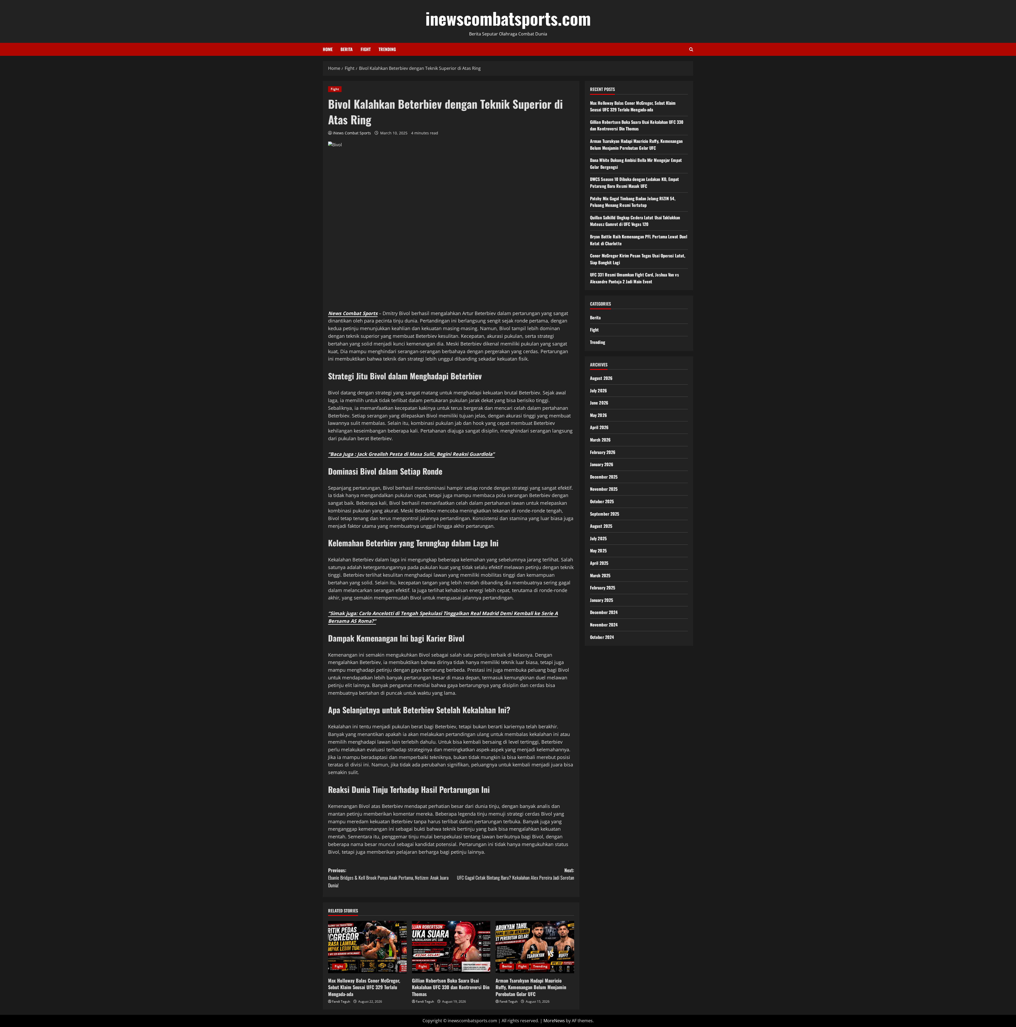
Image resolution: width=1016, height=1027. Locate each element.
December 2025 (604, 477)
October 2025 (602, 501)
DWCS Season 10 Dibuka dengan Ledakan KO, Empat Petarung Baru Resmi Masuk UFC (634, 182)
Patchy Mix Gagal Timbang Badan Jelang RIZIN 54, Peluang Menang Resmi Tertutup (632, 201)
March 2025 (600, 575)
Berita (347, 49)
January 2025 (601, 600)
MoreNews (554, 1021)
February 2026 (602, 452)
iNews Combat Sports (352, 132)
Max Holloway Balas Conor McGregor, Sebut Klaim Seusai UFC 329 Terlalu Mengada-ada (364, 987)
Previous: (388, 878)
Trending (387, 49)
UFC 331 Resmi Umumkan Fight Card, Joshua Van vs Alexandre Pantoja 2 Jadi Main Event (634, 278)
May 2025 (598, 550)
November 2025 (604, 489)
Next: (515, 874)
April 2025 (599, 563)
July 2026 (598, 390)
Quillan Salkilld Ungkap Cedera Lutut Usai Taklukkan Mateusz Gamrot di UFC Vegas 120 (635, 221)
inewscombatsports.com (508, 18)
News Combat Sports (353, 313)
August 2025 (601, 526)
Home (328, 49)
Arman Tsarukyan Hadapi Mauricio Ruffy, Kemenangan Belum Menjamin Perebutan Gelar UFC (531, 987)
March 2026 (600, 440)
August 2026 (601, 378)
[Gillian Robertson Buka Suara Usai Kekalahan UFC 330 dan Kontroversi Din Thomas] (451, 947)
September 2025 (604, 514)
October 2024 (602, 637)
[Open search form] (691, 49)
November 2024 (604, 624)
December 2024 (604, 612)
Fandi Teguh (341, 1001)
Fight (366, 49)
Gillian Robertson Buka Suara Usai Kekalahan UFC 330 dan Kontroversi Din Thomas (450, 987)
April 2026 (599, 427)
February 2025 (602, 587)
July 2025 (598, 538)
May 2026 (598, 415)
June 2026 (599, 402)
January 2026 (601, 464)
